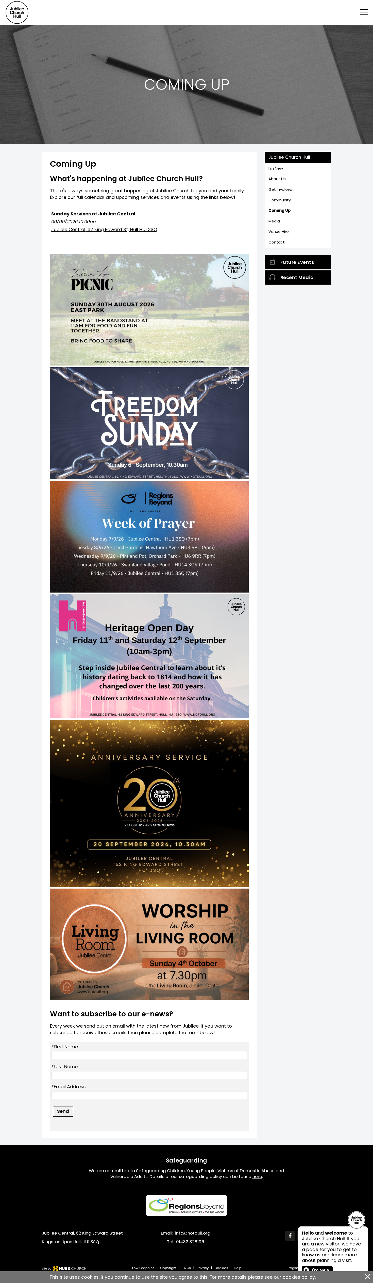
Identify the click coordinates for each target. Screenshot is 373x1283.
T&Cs (186, 1268)
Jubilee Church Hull (289, 157)
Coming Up (279, 210)
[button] (186, 12)
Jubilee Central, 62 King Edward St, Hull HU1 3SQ (104, 229)
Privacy (203, 1268)
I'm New (275, 168)
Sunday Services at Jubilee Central (93, 214)
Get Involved (280, 189)
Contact (276, 242)
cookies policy (299, 1277)
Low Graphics (143, 1268)
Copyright (168, 1268)
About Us (277, 178)
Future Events (297, 262)
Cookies (221, 1268)
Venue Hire (278, 231)
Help (238, 1268)
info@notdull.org (192, 1233)
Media (274, 221)
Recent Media (297, 277)
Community (279, 200)
